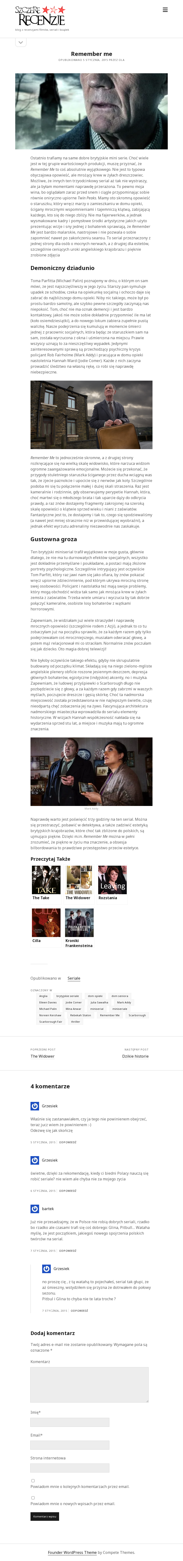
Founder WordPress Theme (72, 1552)
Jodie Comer (74, 1002)
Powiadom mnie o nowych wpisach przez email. (72, 1503)
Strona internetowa (48, 1458)
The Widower (42, 1056)
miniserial (96, 1009)
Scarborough (137, 1015)
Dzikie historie (135, 1056)
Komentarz (40, 1361)
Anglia (43, 996)
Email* (36, 1435)
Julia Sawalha (99, 1002)
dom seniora (120, 996)
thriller (75, 1021)
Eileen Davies (48, 1002)
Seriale (74, 978)
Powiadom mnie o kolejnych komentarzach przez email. (79, 1486)
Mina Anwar (73, 1009)
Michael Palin (48, 1009)
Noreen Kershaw (50, 1015)
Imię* (35, 1412)
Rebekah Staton (80, 1015)
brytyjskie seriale (67, 996)
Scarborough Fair (50, 1021)
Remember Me (110, 1015)
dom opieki (95, 996)
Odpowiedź (67, 1142)
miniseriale (119, 1009)
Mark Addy (124, 1002)
